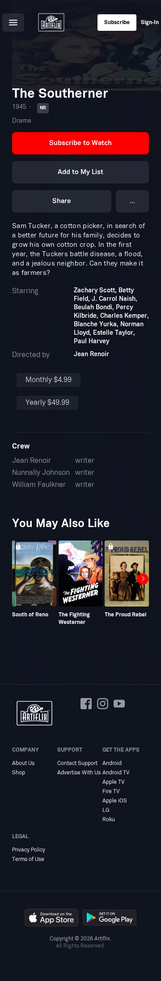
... (132, 201)
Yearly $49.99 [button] (47, 402)
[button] (13, 22)
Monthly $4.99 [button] (48, 379)
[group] (34, 579)
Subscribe (117, 22)
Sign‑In (150, 22)
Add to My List (80, 172)
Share (61, 201)
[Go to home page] (51, 22)
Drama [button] (21, 121)
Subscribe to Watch (80, 143)
